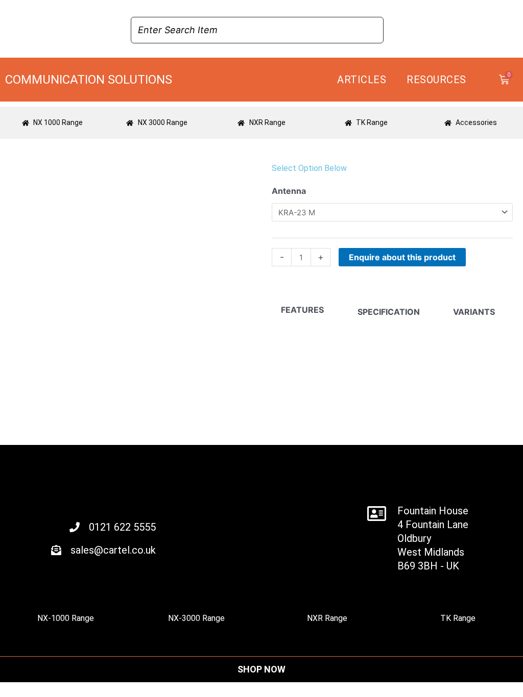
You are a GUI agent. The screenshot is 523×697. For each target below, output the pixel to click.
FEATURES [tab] (302, 310)
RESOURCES (436, 79)
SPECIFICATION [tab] (389, 312)
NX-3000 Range (196, 618)
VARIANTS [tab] (474, 312)
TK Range (458, 618)
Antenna (289, 191)
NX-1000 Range (65, 618)
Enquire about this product (402, 257)
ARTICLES (361, 79)
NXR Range (327, 618)
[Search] (373, 30)
